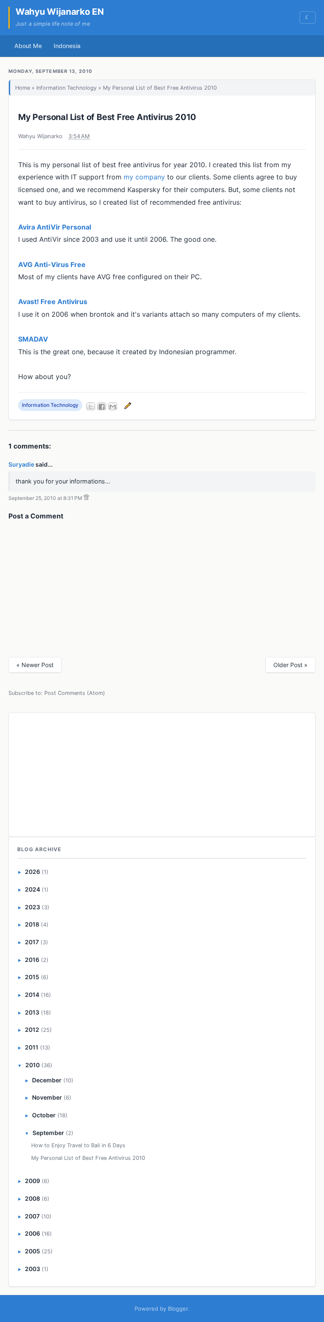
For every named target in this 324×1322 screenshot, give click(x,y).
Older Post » (290, 664)
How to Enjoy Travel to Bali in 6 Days (78, 1145)
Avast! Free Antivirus (52, 301)
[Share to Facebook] (101, 406)
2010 (32, 1064)
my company (144, 177)
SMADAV (33, 339)
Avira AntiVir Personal (54, 227)
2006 (32, 1233)
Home (22, 88)
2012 (32, 1029)
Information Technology (66, 88)
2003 (32, 1268)
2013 (32, 1012)
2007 (32, 1216)
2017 (32, 941)
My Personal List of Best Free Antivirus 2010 (107, 117)
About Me (28, 45)
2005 (32, 1251)
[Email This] (112, 406)
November (47, 1097)
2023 (32, 907)
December (47, 1080)
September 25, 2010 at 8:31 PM (45, 498)
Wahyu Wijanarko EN (60, 11)
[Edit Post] (127, 405)
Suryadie (21, 464)
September (48, 1132)
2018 (32, 924)
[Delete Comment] (86, 498)
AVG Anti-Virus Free (52, 264)
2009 (32, 1180)
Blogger (178, 1308)
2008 (32, 1198)
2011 (31, 1047)
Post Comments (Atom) (74, 693)
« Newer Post (35, 664)
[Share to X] (90, 406)
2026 (32, 871)
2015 (32, 976)
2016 (32, 959)
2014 (32, 994)
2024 (32, 889)
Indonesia (67, 45)
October (44, 1115)
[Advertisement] (162, 773)
